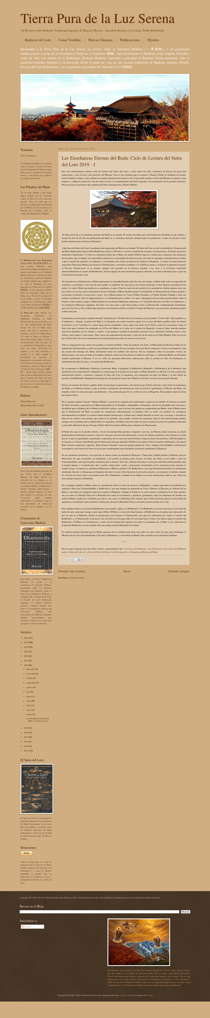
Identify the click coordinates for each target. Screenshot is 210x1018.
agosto (29, 687)
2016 (26, 741)
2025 (26, 642)
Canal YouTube (69, 39)
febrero (29, 714)
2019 (26, 727)
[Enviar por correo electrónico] (69, 559)
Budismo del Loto (38, 39)
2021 (26, 660)
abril (28, 705)
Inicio (127, 571)
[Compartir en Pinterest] (82, 559)
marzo (29, 709)
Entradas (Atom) (77, 577)
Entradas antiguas (178, 571)
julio (28, 691)
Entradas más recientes (71, 571)
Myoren (153, 39)
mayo (28, 700)
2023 (26, 651)
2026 (26, 637)
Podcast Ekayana (100, 39)
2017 (26, 736)
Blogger (149, 995)
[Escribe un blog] (72, 559)
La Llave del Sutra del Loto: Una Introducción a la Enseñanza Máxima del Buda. (121, 551)
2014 (26, 750)
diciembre (30, 668)
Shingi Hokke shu (28, 401)
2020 (26, 665)
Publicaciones (130, 39)
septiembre (31, 682)
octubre (29, 678)
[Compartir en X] (75, 559)
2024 (26, 646)
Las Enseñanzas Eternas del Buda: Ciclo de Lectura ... (38, 719)
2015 (26, 746)
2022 (26, 655)
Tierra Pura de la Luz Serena (98, 18)
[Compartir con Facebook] (79, 559)
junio (28, 696)
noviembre (31, 673)
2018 (26, 732)
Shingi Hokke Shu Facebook (32, 405)
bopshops (123, 995)
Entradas (27, 926)
